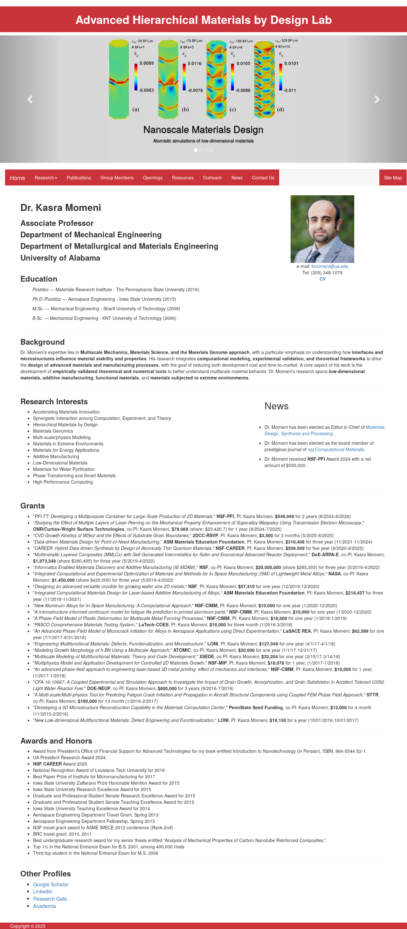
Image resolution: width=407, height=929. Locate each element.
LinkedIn (42, 891)
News (237, 177)
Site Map (393, 177)
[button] (30, 99)
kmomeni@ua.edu (330, 266)
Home (17, 177)
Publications (79, 177)
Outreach (212, 177)
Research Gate (50, 898)
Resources (183, 177)
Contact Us (263, 177)
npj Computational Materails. (336, 449)
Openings (152, 177)
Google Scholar (50, 884)
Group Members (117, 177)
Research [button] (44, 177)
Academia (44, 906)
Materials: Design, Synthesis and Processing (325, 430)
